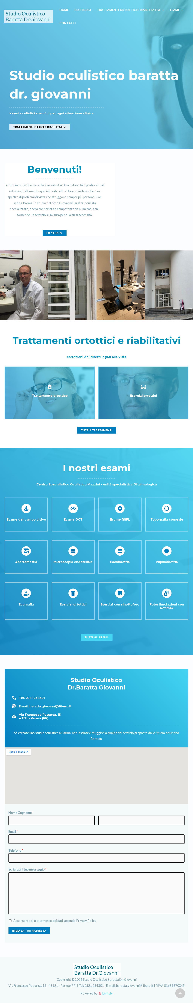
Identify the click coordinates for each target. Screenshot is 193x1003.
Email (13, 832)
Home (64, 10)
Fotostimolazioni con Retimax (167, 606)
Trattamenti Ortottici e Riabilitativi (128, 10)
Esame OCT (73, 519)
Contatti (68, 23)
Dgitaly (107, 993)
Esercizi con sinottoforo (119, 604)
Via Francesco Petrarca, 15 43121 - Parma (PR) (40, 716)
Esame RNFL (120, 519)
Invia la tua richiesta (29, 930)
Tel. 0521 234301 (32, 698)
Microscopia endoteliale (73, 562)
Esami (174, 10)
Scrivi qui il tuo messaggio (27, 869)
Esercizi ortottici (143, 396)
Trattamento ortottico (50, 396)
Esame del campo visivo (26, 519)
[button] (39, 127)
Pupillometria (167, 562)
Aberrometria (26, 562)
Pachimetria (120, 562)
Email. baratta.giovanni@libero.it (45, 706)
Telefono (15, 850)
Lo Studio (83, 10)
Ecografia (26, 604)
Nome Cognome (21, 813)
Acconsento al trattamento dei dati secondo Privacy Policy (54, 921)
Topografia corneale (166, 519)
